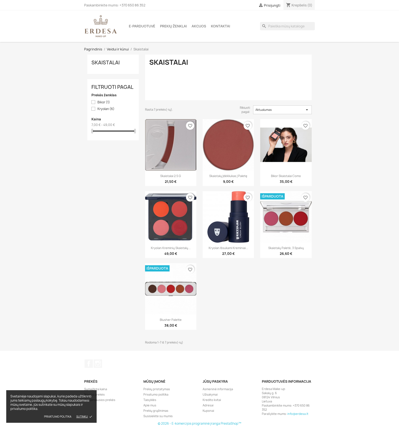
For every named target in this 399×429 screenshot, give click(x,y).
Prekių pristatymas (156, 389)
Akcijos (199, 26)
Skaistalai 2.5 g (170, 176)
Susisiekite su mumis (158, 416)
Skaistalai (105, 62)
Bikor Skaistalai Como (286, 176)
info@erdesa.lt (297, 414)
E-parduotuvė (142, 26)
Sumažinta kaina (95, 389)
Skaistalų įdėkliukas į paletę (228, 176)
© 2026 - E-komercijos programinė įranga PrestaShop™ (199, 423)
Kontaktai (220, 26)
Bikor (103, 102)
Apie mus (149, 405)
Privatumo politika (57, 416)
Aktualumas (282, 109)
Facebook (89, 363)
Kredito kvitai (212, 400)
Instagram (98, 363)
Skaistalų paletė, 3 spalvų (286, 248)
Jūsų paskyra (215, 381)
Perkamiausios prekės (99, 400)
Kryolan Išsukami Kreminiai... (228, 248)
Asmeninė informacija (218, 389)
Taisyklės (149, 400)
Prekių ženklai (173, 26)
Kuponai (208, 411)
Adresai (208, 405)
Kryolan (106, 109)
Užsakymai (210, 394)
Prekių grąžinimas (155, 411)
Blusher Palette (171, 320)
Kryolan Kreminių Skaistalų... (171, 248)
